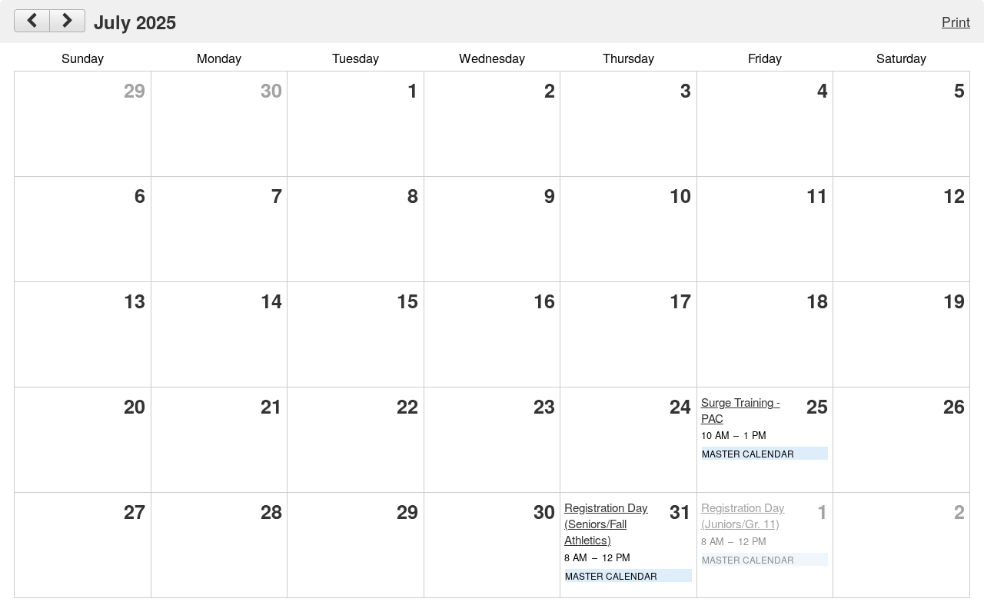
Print (956, 21)
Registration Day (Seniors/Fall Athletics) (606, 523)
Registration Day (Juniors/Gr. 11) (743, 515)
